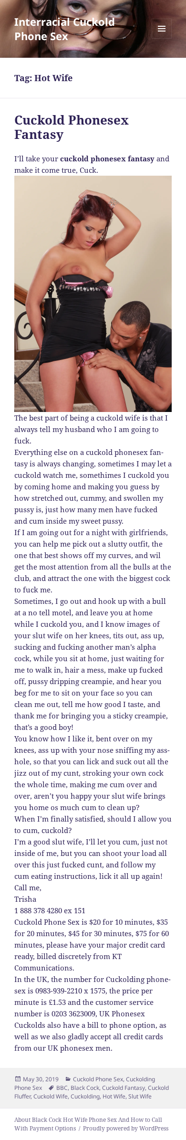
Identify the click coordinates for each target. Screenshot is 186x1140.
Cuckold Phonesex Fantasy (71, 127)
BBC (62, 1088)
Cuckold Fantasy (123, 1088)
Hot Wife (114, 1096)
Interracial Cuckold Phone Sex (64, 28)
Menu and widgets (162, 38)
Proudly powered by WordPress (125, 1128)
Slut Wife (140, 1096)
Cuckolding (85, 1096)
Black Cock (85, 1088)
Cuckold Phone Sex (98, 1079)
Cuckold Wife (50, 1096)
